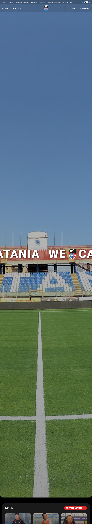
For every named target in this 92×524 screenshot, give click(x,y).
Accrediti (34, 2)
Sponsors (11, 2)
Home (3, 2)
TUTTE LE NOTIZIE (74, 508)
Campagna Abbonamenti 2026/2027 (60, 2)
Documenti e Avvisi (22, 2)
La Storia (42, 2)
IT (83, 2)
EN (90, 2)
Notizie (5, 8)
